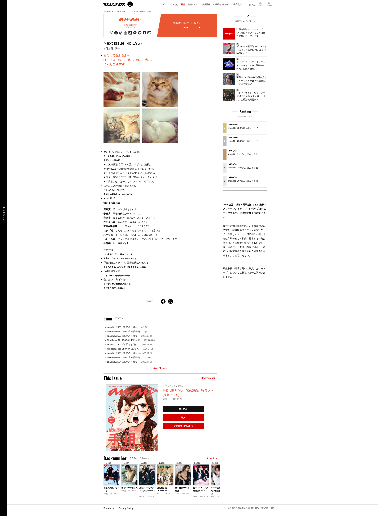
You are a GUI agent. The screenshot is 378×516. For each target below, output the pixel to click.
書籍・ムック (194, 4)
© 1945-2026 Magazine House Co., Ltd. (251, 508)
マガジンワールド (118, 4)
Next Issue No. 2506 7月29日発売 (131, 357)
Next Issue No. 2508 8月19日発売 (131, 340)
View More (159, 368)
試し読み (183, 409)
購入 (183, 417)
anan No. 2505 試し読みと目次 (129, 353)
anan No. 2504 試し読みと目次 (129, 362)
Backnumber (208, 378)
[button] (214, 478)
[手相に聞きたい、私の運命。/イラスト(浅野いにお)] (132, 417)
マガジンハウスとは (169, 4)
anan (186, 27)
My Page (252, 3)
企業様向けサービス (222, 4)
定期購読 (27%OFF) (183, 426)
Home (117, 11)
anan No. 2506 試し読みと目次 (129, 344)
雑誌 (183, 4)
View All (211, 458)
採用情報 (206, 4)
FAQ (261, 3)
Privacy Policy (125, 508)
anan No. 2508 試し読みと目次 (127, 327)
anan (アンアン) (127, 11)
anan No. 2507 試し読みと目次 (129, 336)
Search (269, 3)
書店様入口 (238, 4)
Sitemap (107, 508)
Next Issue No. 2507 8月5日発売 (130, 349)
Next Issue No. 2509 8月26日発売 (128, 331)
